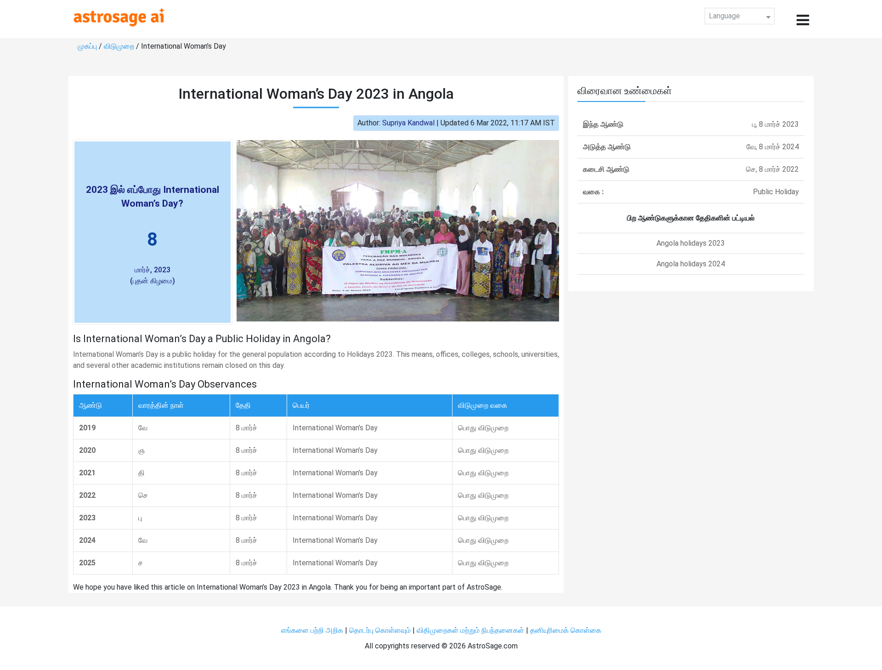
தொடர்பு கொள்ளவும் (381, 630)
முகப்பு (88, 46)
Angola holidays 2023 (690, 243)
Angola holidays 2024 (690, 263)
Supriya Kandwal (408, 122)
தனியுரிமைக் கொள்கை (565, 630)
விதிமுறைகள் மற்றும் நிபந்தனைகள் (470, 630)
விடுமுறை (120, 46)
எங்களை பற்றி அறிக (313, 630)
